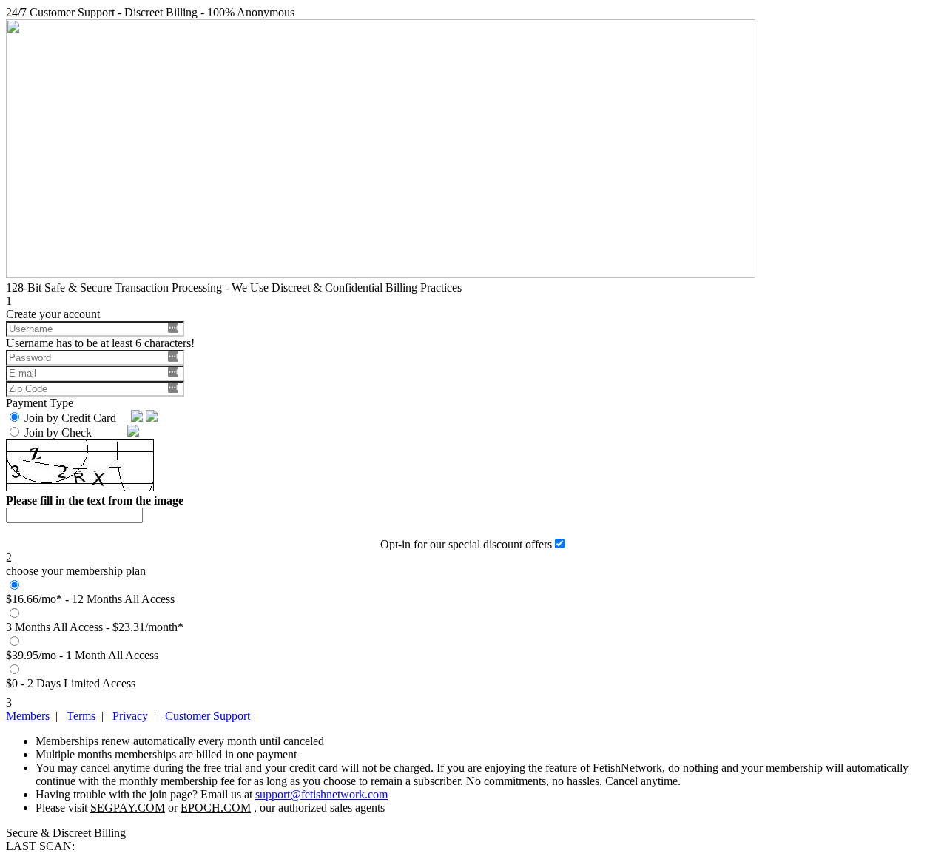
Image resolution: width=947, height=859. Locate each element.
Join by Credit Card (73, 417)
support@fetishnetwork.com (321, 794)
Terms (81, 716)
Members (28, 716)
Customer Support (207, 716)
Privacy (130, 716)
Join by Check (61, 432)
